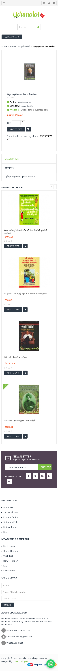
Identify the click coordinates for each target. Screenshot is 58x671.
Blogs (6, 532)
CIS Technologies (20, 661)
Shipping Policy (11, 522)
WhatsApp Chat (14, 642)
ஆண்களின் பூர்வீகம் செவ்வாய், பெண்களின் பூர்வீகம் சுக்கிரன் (25, 231)
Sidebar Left (13, 36)
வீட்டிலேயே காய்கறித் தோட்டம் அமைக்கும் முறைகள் (25, 293)
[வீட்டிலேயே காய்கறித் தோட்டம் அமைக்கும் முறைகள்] (29, 272)
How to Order (10, 560)
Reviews (9, 168)
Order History (10, 551)
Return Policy (10, 527)
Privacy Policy (10, 517)
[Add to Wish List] (25, 246)
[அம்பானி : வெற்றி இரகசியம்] (29, 335)
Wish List (8, 555)
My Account (9, 546)
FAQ (5, 565)
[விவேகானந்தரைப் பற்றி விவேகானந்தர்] (29, 399)
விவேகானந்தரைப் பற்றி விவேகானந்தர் (19, 420)
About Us (8, 507)
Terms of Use (10, 512)
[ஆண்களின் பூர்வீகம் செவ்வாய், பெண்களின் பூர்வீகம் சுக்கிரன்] (29, 208)
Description (12, 158)
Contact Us (9, 570)
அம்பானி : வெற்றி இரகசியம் (15, 357)
